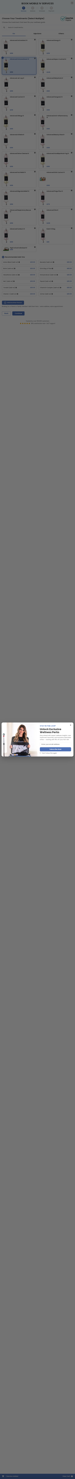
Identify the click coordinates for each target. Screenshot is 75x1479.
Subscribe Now (55, 749)
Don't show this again (49, 753)
